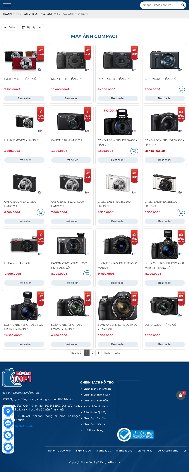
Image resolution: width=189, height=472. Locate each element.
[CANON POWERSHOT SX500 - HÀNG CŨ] (165, 121)
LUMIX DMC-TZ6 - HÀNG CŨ (22, 140)
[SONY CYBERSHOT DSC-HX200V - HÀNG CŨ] (71, 306)
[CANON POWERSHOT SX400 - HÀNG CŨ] (118, 121)
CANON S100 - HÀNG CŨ (160, 79)
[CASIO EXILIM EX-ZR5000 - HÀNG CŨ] (71, 183)
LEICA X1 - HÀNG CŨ (17, 263)
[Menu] (7, 5)
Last (117, 352)
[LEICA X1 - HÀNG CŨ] (24, 244)
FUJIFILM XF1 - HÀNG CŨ (20, 79)
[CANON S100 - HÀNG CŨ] (165, 60)
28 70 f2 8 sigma (168, 450)
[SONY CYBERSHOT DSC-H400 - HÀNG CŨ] (118, 306)
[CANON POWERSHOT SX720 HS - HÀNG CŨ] (71, 244)
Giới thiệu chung (93, 430)
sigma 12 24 (104, 450)
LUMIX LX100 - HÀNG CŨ (160, 324)
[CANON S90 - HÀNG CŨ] (71, 121)
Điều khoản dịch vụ (95, 412)
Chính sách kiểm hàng (96, 400)
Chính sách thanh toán (97, 394)
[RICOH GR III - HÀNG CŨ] (71, 60)
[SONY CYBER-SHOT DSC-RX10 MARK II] (118, 244)
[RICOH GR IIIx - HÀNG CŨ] (118, 60)
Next (107, 352)
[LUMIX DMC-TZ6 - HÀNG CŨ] (24, 121)
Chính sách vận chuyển (97, 388)
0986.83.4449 (24, 426)
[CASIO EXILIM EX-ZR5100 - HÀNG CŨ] (24, 183)
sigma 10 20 (83, 450)
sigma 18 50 (145, 450)
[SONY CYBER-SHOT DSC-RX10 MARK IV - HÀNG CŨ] (24, 306)
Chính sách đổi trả (94, 424)
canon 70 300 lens (59, 450)
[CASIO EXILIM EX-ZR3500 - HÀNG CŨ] (165, 183)
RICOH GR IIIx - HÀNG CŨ (114, 79)
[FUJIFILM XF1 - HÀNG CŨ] (24, 60)
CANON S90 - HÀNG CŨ (66, 140)
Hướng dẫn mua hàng (96, 406)
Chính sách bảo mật (95, 418)
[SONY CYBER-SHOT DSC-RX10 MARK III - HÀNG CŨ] (165, 244)
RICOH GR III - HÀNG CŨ (66, 79)
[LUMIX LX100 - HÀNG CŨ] (165, 306)
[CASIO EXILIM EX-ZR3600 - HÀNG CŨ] (118, 183)
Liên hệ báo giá (155, 151)
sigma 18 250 (124, 450)
